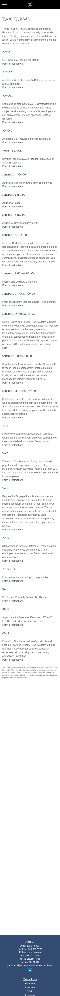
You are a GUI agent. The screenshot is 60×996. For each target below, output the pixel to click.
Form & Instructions (12, 63)
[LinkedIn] (30, 970)
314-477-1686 (34, 952)
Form (5, 347)
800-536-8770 (35, 949)
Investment (30, 987)
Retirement (30, 983)
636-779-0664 (33, 945)
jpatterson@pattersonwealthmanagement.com (30, 965)
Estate (30, 991)
